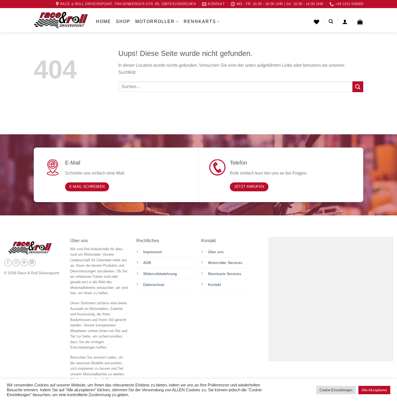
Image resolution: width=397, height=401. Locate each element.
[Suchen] (331, 21)
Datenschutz (154, 284)
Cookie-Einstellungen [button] (335, 390)
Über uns (216, 252)
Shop (123, 21)
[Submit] (357, 86)
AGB (147, 262)
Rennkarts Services (224, 274)
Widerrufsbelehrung (160, 274)
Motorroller (155, 21)
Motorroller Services (225, 262)
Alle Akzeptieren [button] (374, 390)
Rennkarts (200, 21)
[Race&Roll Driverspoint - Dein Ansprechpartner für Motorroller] (61, 20)
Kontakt (214, 284)
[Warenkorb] (360, 22)
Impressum (152, 252)
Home (103, 21)
